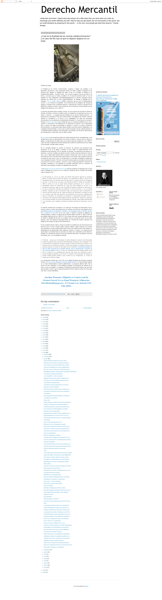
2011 (44, 350)
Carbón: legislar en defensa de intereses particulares (57, 402)
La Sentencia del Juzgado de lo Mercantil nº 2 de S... (57, 437)
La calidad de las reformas (50, 398)
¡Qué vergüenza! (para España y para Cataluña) (56, 492)
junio (45, 556)
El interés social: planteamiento (52, 411)
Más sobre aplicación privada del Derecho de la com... (57, 490)
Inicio (67, 308)
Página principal (101, 162)
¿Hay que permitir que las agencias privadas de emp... (57, 446)
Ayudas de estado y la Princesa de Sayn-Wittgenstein (57, 455)
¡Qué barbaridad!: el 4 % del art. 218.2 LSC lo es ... (56, 415)
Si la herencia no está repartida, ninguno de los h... (57, 380)
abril (45, 560)
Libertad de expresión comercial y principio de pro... (57, 406)
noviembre (47, 356)
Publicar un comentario (49, 304)
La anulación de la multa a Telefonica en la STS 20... (57, 512)
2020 (44, 330)
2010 (44, 352)
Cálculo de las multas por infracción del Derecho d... (57, 426)
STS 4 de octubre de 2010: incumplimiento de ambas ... (58, 439)
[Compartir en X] (75, 294)
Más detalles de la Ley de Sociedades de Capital (56, 461)
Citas (45, 450)
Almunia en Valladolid (49, 441)
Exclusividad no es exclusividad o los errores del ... (57, 527)
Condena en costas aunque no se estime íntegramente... (58, 525)
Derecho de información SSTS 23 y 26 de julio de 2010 (58, 545)
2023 (44, 324)
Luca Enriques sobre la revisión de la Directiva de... (57, 505)
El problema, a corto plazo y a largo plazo (54, 479)
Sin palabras (47, 393)
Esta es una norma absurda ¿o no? (53, 422)
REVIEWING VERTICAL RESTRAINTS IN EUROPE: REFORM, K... (60, 371)
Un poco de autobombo (50, 433)
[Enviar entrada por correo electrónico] (68, 294)
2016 (44, 339)
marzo (45, 563)
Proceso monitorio (48, 485)
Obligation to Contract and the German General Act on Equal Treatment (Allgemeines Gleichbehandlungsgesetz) (65, 280)
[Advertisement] (107, 60)
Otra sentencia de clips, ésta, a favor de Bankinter (56, 529)
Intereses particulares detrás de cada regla (54, 448)
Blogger (86, 586)
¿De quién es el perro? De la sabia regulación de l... (57, 428)
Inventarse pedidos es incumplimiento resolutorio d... (57, 516)
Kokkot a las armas (48, 494)
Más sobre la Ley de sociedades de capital (54, 424)
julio (45, 554)
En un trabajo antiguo (54, 101)
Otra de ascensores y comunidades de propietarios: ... (57, 534)
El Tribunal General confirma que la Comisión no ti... (57, 389)
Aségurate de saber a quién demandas (54, 540)
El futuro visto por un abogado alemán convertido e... (57, 477)
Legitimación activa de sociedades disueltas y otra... (57, 536)
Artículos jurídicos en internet (51, 498)
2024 (44, 321)
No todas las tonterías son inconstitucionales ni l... (56, 404)
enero (45, 567)
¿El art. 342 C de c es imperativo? (52, 520)
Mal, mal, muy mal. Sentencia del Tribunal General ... (57, 369)
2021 (44, 328)
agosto (46, 552)
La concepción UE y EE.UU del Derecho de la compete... (58, 452)
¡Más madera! (47, 463)
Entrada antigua (87, 308)
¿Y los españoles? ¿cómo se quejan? (53, 376)
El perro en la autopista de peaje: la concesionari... (56, 518)
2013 (44, 346)
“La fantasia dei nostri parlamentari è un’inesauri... (56, 384)
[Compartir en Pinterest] (79, 294)
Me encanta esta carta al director (52, 468)
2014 (44, 343)
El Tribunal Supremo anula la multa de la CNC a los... (57, 514)
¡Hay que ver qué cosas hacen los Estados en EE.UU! (57, 466)
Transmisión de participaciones (52, 382)
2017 (44, 337)
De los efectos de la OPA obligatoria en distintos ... (56, 409)
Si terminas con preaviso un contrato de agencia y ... (57, 363)
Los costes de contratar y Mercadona (53, 373)
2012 (44, 348)
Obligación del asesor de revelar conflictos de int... (56, 378)
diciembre (46, 354)
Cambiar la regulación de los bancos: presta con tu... (57, 509)
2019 (44, 332)
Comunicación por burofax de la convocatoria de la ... (57, 431)
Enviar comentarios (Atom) (55, 310)
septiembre (47, 549)
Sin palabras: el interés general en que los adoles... (57, 459)
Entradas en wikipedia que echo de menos (54, 488)
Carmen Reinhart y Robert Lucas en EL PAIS (55, 360)
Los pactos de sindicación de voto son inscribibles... (57, 391)
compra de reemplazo (52, 122)
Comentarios (101, 197)
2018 (44, 335)
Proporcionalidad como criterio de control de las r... (56, 507)
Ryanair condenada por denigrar (52, 435)
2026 (44, 317)
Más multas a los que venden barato (53, 483)
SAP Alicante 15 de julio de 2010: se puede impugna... (57, 417)
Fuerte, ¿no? (47, 400)
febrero (46, 565)
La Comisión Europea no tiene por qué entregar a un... (57, 444)
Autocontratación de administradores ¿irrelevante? (56, 395)
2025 (44, 319)
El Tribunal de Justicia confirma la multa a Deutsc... (57, 457)
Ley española (46, 137)
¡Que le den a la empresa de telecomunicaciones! (56, 542)
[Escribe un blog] (73, 294)
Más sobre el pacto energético (51, 387)
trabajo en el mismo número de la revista (56, 168)
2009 (44, 570)
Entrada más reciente (46, 308)
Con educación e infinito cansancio (53, 531)
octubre (46, 358)
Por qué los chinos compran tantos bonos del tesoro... (57, 501)
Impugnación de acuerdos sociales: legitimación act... (57, 413)
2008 (44, 572)
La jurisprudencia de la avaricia (52, 472)
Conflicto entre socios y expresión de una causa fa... (57, 538)
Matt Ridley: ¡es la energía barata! (52, 474)
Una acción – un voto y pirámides (52, 481)
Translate (103, 155)
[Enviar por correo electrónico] (71, 294)
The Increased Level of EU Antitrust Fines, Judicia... (57, 365)
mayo (45, 558)
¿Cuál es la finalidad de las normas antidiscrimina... (57, 367)
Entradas (100, 194)
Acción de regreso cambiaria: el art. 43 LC (54, 523)
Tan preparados (48, 496)
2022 (44, 326)
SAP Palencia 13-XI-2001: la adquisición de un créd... (57, 470)
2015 (44, 341)
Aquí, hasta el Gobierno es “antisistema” (54, 547)
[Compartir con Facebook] (77, 294)
